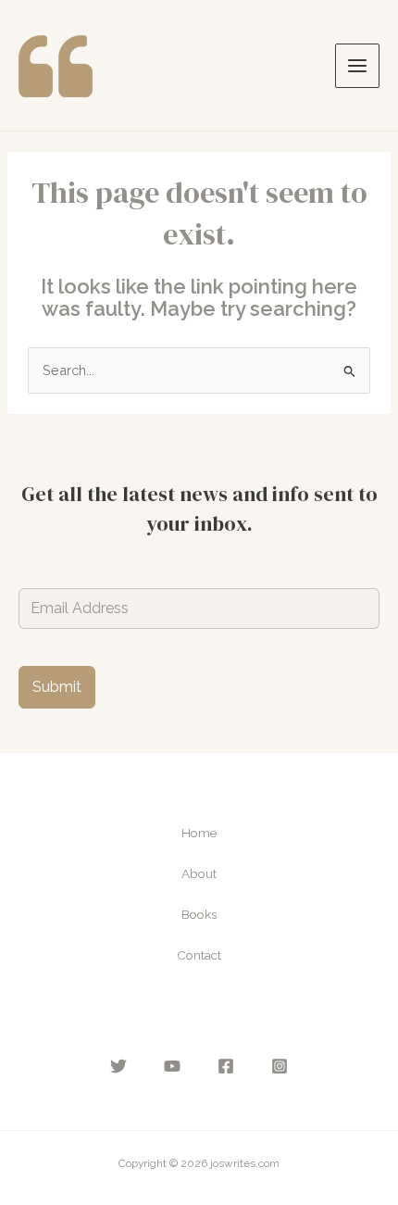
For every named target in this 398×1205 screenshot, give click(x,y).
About (199, 873)
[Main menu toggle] (357, 66)
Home (199, 832)
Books (199, 914)
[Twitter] (118, 1066)
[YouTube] (172, 1066)
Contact (199, 955)
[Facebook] (226, 1066)
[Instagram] (279, 1066)
